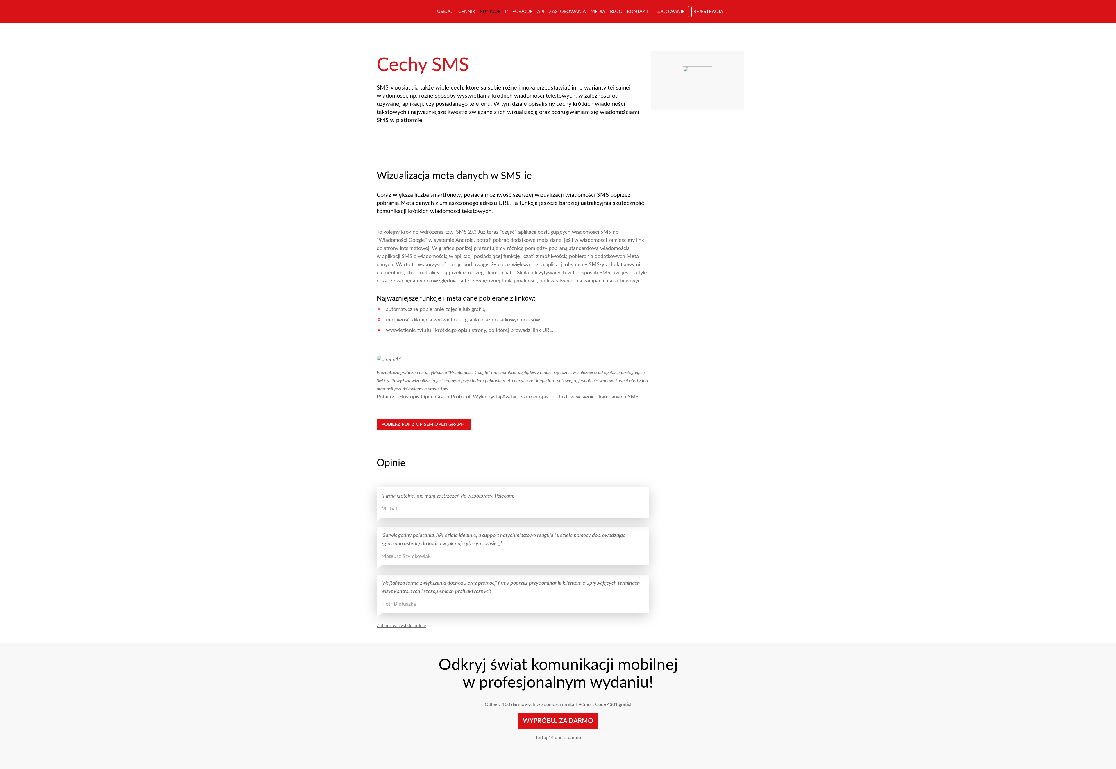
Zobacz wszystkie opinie (401, 625)
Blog (616, 11)
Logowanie (670, 11)
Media (598, 11)
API (540, 11)
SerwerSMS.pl (403, 11)
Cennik (466, 11)
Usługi (445, 11)
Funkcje (490, 11)
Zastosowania (567, 11)
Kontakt (637, 11)
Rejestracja (708, 11)
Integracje (518, 11)
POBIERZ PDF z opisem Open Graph (424, 424)
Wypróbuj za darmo (558, 721)
